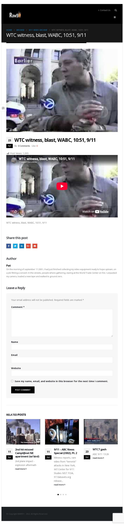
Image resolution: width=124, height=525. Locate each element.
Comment (18, 307)
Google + (28, 246)
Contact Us (105, 10)
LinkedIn (21, 246)
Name (14, 341)
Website (16, 368)
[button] (58, 494)
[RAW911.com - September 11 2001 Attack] (15, 14)
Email (34, 246)
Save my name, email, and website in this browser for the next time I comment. (61, 381)
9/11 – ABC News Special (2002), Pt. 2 (65, 451)
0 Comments (24, 146)
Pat (8, 265)
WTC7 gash (99, 449)
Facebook (8, 246)
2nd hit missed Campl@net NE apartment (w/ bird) (27, 453)
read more (20, 469)
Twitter (15, 246)
